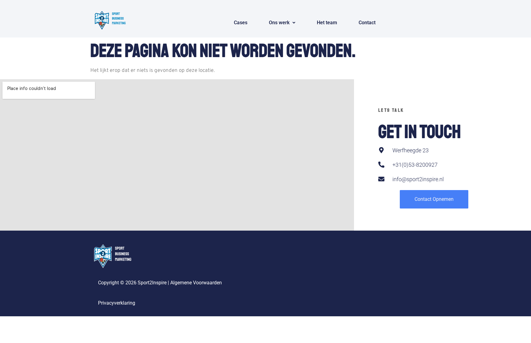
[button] (282, 22)
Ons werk (279, 22)
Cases (240, 22)
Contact (367, 22)
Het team (327, 22)
